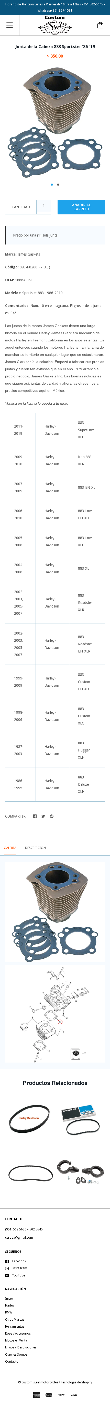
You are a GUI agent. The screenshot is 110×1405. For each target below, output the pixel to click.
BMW (8, 1312)
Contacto (11, 1361)
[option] (55, 122)
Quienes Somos (16, 1354)
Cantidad (21, 207)
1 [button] (52, 185)
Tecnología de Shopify (76, 1382)
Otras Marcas (14, 1319)
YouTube (18, 1275)
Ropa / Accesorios (18, 1333)
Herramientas (14, 1326)
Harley (9, 1305)
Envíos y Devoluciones (20, 1347)
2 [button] (58, 185)
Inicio (9, 1298)
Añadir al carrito (81, 207)
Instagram (19, 1268)
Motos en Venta (16, 1340)
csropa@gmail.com (19, 1237)
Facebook (19, 1261)
